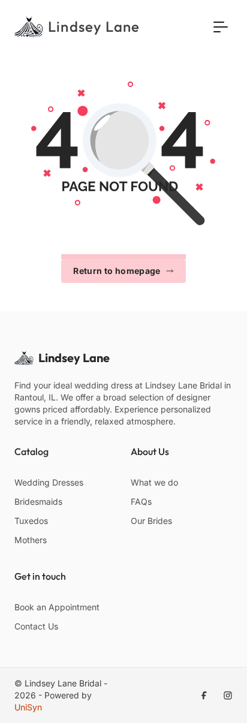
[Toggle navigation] (221, 26)
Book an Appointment (57, 607)
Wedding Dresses (48, 482)
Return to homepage (116, 271)
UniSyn (28, 707)
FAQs (141, 501)
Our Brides (151, 521)
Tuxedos (31, 521)
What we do (154, 482)
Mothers (30, 540)
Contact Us (36, 626)
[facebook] (204, 695)
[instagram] (228, 695)
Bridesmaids (38, 501)
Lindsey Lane (74, 358)
